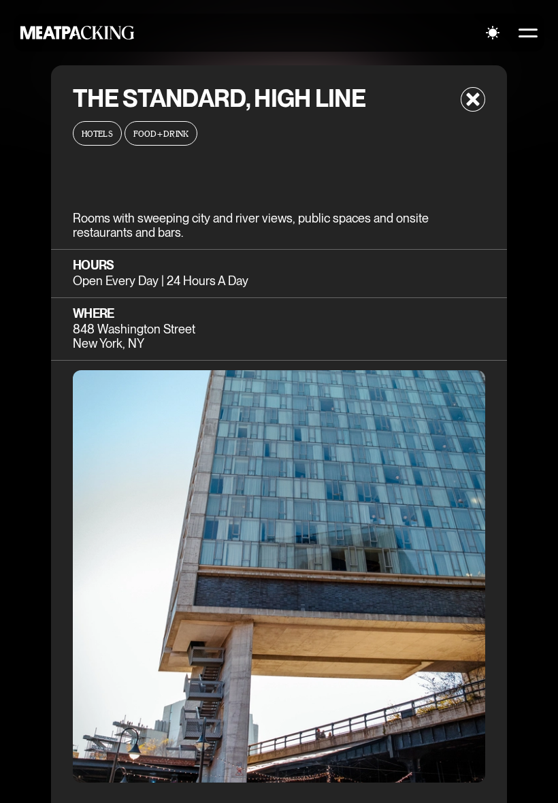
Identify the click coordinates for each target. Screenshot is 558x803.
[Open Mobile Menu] (528, 32)
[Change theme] (492, 32)
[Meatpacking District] (77, 32)
